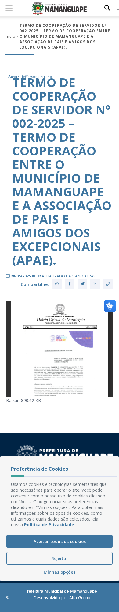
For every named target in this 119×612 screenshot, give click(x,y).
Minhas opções (59, 572)
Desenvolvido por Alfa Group (61, 597)
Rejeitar (59, 558)
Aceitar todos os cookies (60, 541)
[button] (109, 8)
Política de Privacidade (49, 525)
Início (10, 36)
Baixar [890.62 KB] (24, 400)
